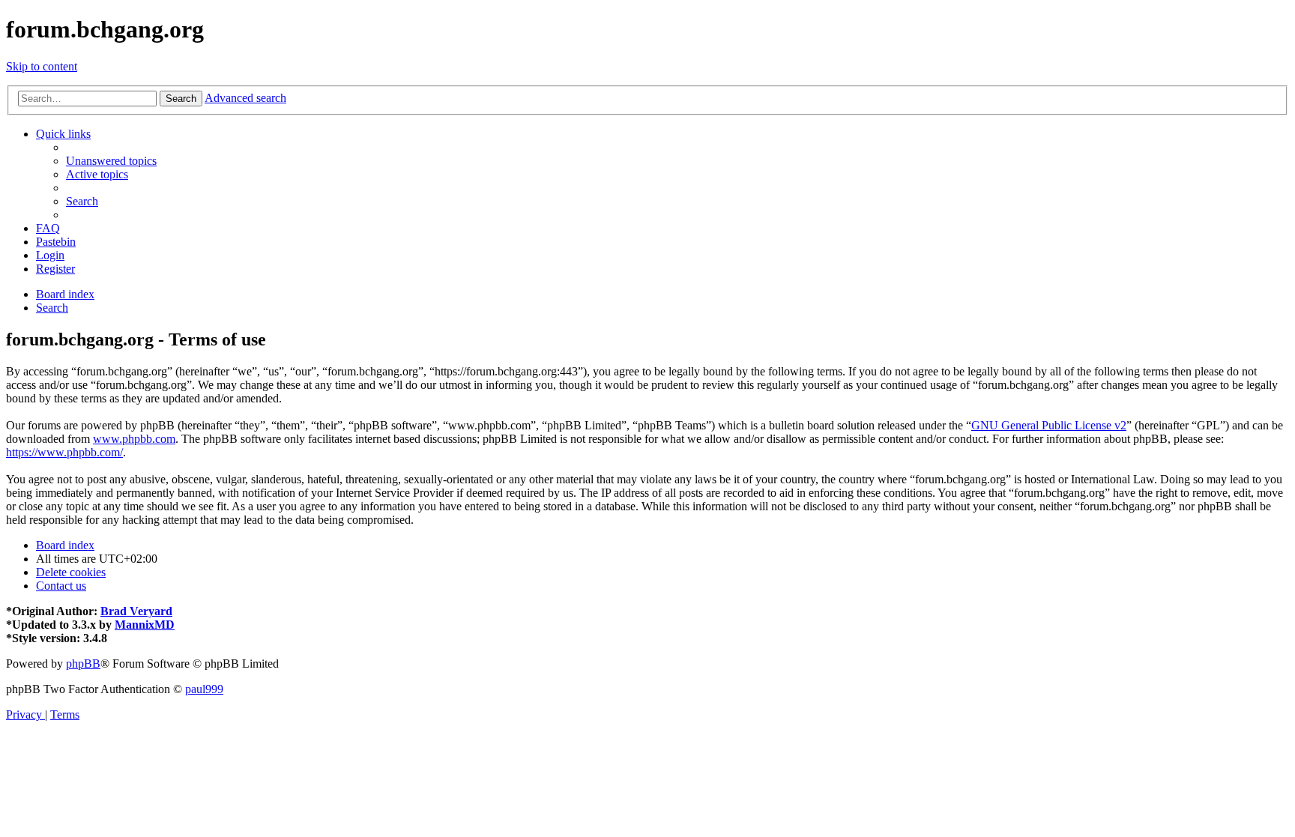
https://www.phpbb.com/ (64, 452)
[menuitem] (111, 160)
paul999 (204, 689)
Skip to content (41, 66)
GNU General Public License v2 (1048, 425)
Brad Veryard (136, 611)
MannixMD (145, 624)
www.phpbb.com (134, 438)
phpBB (83, 663)
